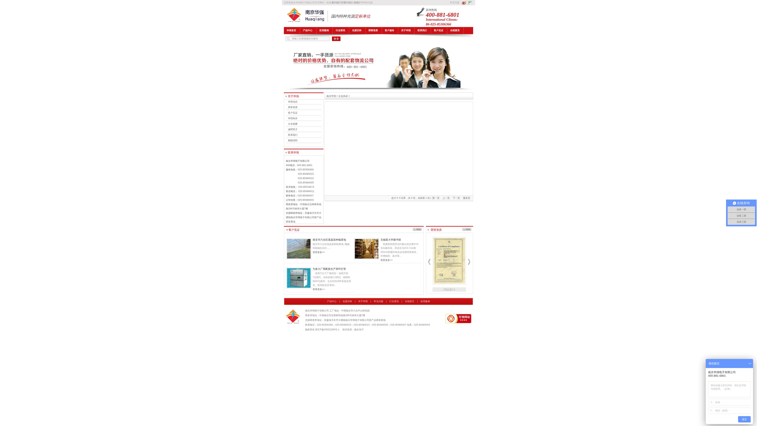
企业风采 (343, 96)
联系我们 (422, 30)
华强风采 (292, 118)
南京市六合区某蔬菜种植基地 (329, 239)
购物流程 (292, 140)
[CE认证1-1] (449, 283)
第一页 (435, 198)
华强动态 (292, 101)
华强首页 (291, 30)
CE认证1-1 (449, 289)
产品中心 (307, 30)
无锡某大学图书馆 (390, 239)
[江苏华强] (378, 87)
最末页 (466, 198)
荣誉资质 (373, 30)
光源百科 (357, 30)
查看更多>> (319, 252)
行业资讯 (340, 30)
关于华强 (406, 30)
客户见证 (438, 30)
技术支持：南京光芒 (353, 329)
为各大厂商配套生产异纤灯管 (329, 268)
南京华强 (331, 96)
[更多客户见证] (417, 229)
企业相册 (292, 123)
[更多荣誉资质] (466, 229)
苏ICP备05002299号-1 (327, 329)
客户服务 (389, 30)
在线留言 (455, 30)
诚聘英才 (292, 129)
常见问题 (454, 2)
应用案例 (324, 30)
